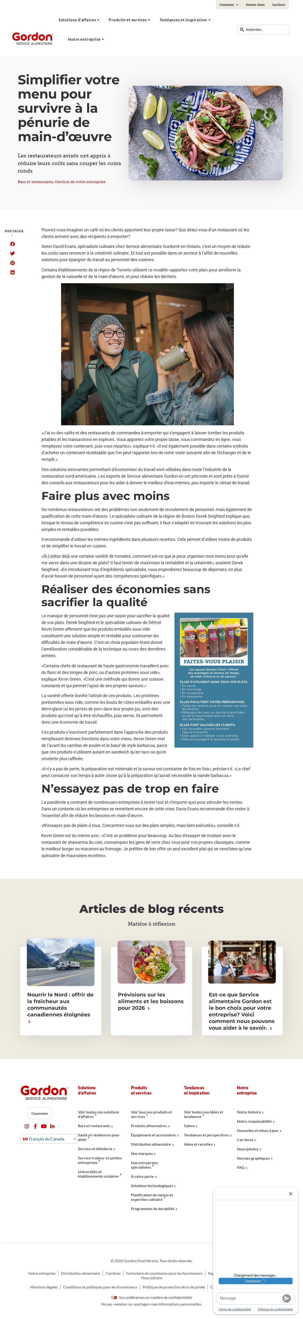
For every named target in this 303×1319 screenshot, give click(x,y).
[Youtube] (43, 1126)
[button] (12, 244)
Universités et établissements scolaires (98, 1173)
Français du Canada (46, 1138)
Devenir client (255, 5)
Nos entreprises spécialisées (144, 1164)
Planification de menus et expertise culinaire (152, 1197)
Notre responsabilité (254, 1121)
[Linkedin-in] (52, 1126)
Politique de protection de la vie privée (174, 1287)
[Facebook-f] (35, 1126)
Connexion (227, 5)
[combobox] (263, 30)
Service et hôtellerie (95, 1148)
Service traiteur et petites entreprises (100, 1160)
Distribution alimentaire (151, 1144)
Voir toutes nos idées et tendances (203, 1114)
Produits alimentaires (149, 1125)
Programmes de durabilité (152, 1208)
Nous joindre (247, 1149)
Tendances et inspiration (183, 19)
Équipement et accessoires (153, 1135)
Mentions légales (44, 1287)
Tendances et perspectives (206, 1135)
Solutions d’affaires (77, 19)
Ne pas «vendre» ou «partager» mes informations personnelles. (151, 1304)
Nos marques (142, 1153)
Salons (189, 1125)
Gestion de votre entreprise (80, 181)
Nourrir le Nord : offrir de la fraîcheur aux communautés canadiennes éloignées (60, 1004)
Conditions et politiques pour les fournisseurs (100, 1287)
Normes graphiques (253, 1158)
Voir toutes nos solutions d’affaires (98, 1114)
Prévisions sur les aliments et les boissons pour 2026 (151, 1001)
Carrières (278, 5)
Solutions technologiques (152, 1185)
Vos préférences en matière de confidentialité (155, 1297)
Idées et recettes (198, 1144)
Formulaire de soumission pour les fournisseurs (164, 1273)
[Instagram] (26, 1126)
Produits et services (128, 19)
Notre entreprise (84, 39)
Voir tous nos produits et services (151, 1114)
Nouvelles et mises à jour (258, 1130)
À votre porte (142, 1176)
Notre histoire (249, 1112)
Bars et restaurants (35, 181)
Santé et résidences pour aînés (99, 1137)
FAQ (241, 1167)
